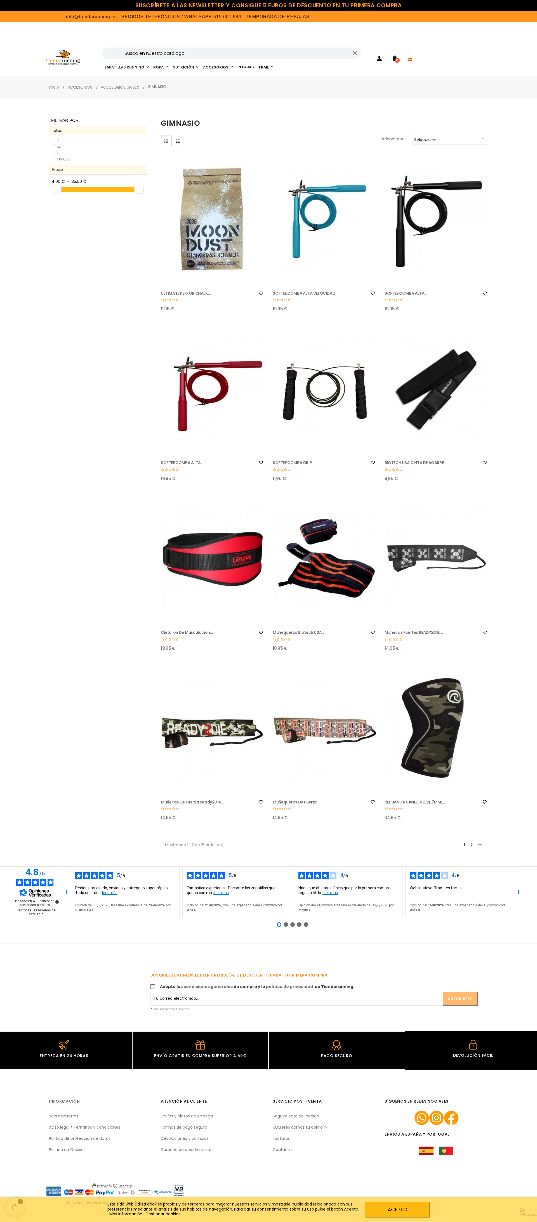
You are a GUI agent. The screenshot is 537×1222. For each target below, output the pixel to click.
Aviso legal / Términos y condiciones (84, 1127)
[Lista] (178, 141)
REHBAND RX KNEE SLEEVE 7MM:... (415, 802)
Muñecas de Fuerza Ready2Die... (192, 802)
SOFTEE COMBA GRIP (292, 462)
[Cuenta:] (379, 59)
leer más (109, 892)
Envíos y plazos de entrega (187, 1116)
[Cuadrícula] (166, 141)
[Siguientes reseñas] (518, 892)
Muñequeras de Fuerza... (297, 802)
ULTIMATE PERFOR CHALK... (186, 293)
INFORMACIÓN (64, 1101)
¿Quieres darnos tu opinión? (300, 1127)
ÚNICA (63, 159)
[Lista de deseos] (261, 293)
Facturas (281, 1138)
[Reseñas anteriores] (66, 892)
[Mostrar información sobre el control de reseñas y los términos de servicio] (57, 902)
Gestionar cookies (162, 1214)
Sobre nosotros (63, 1116)
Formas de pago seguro (184, 1127)
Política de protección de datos (79, 1138)
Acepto (397, 1209)
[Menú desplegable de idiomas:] (411, 52)
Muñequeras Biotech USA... (299, 632)
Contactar (283, 1149)
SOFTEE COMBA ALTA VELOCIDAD (304, 293)
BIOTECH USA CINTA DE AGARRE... (416, 462)
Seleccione (449, 139)
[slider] (57, 189)
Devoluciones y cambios (185, 1138)
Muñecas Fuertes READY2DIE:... (414, 632)
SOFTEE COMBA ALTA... (406, 293)
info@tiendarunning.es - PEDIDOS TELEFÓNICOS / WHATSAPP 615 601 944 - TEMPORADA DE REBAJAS (158, 16)
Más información (126, 1214)
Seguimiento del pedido (296, 1116)
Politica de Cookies (67, 1149)
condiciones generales (208, 986)
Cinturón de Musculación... (187, 632)
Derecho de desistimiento (186, 1149)
